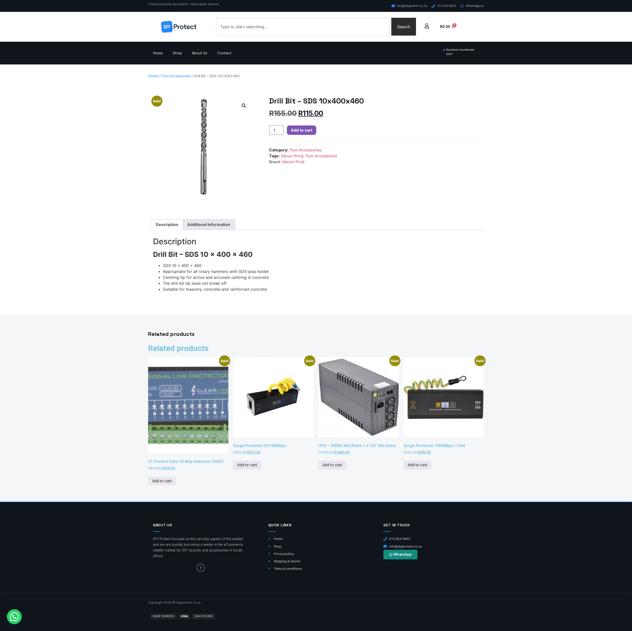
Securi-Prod (292, 155)
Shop (177, 53)
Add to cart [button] (162, 481)
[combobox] (302, 27)
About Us (199, 53)
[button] (243, 105)
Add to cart (301, 130)
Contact (224, 53)
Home (158, 53)
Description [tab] (167, 224)
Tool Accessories (176, 76)
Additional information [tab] (208, 224)
